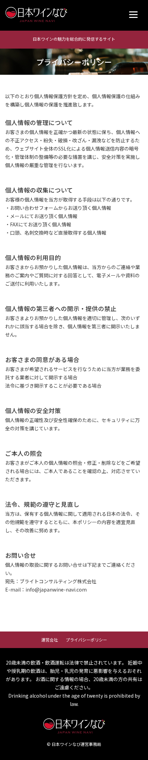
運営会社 (49, 640)
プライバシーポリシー (86, 640)
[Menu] (133, 14)
